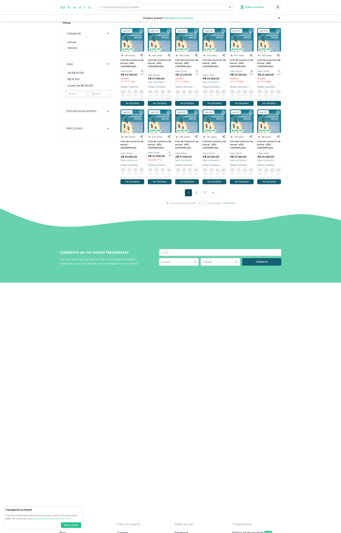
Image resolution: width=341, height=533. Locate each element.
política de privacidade (44, 518)
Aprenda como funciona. (179, 18)
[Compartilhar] (141, 55)
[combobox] (202, 262)
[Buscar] (230, 7)
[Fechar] (279, 18)
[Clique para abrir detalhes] (132, 121)
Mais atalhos (229, 203)
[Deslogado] (277, 7)
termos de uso (64, 518)
